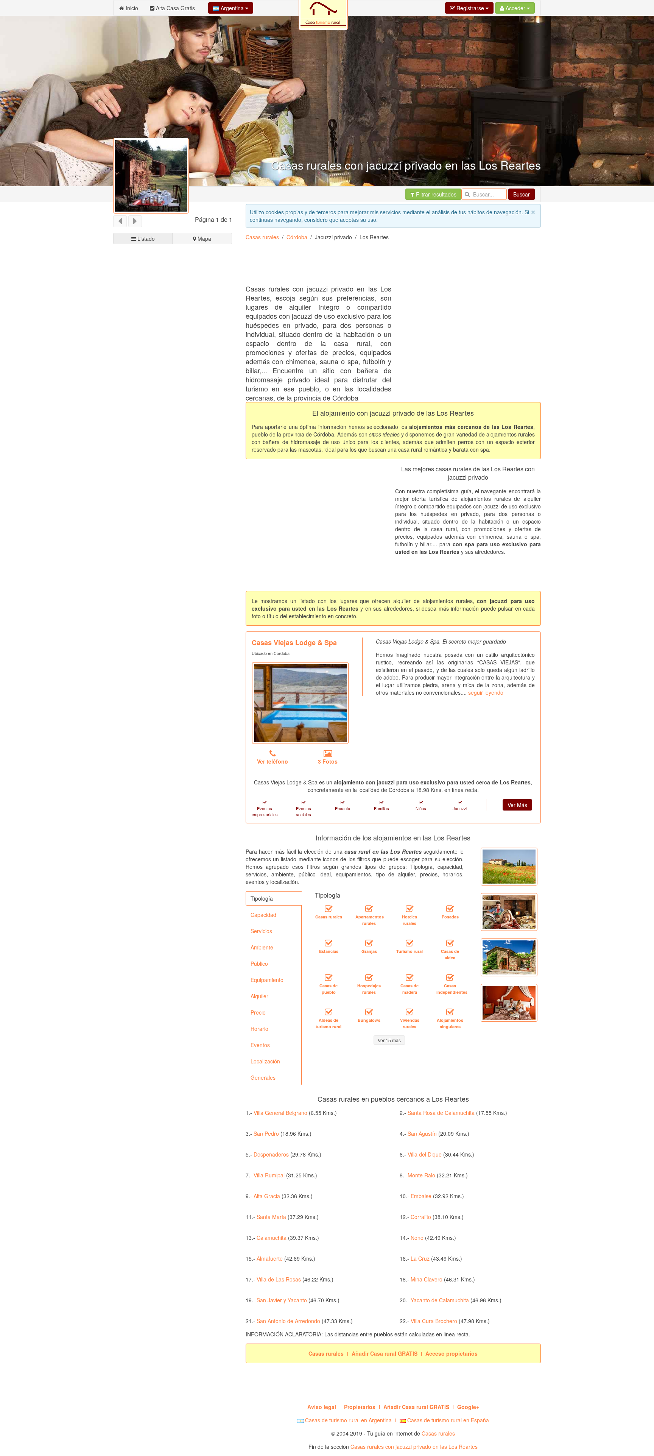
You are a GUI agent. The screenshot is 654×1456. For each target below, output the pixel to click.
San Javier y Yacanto (282, 1300)
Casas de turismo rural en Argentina (348, 1420)
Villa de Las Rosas (279, 1279)
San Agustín (422, 1133)
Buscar (521, 194)
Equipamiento (267, 980)
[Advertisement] (383, 265)
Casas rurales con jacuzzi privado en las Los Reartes (414, 1446)
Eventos (260, 1045)
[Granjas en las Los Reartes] (369, 943)
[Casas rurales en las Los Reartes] (328, 909)
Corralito (421, 1217)
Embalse (421, 1196)
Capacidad (263, 914)
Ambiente (262, 947)
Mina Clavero (426, 1279)
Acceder (515, 8)
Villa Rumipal (269, 1175)
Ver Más (517, 805)
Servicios (261, 931)
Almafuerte (270, 1258)
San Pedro (266, 1133)
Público (259, 963)
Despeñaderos (271, 1154)
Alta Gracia (267, 1196)
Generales (263, 1077)
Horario (259, 1028)
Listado (145, 238)
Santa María (271, 1217)
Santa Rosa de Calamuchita (441, 1112)
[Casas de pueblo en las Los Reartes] (328, 978)
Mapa (203, 238)
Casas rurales (262, 237)
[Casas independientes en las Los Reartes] (450, 978)
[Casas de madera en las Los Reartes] (409, 978)
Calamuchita (272, 1237)
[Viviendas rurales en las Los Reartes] (409, 1012)
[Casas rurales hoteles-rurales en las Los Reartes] (409, 909)
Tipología (262, 898)
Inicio (131, 8)
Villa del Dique (425, 1154)
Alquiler (259, 996)
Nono (417, 1237)
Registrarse (470, 8)
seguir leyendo (485, 692)
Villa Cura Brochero (434, 1321)
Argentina (232, 8)
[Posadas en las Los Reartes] (450, 909)
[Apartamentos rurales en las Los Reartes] (369, 909)
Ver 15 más (389, 1040)
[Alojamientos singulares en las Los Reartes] (450, 1012)
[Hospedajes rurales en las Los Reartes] (369, 978)
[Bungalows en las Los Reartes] (369, 1012)
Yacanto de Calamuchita (440, 1300)
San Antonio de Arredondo (288, 1321)
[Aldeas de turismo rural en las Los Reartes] (328, 1012)
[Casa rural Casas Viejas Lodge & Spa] (300, 703)
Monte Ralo (421, 1175)
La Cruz (420, 1258)
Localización (265, 1061)
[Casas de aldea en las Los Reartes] (450, 943)
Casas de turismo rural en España (447, 1420)
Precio (258, 1012)
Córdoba (297, 237)
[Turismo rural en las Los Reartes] (409, 943)
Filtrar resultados (435, 194)
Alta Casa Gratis (174, 8)
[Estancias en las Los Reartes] (328, 943)
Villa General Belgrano (280, 1112)
